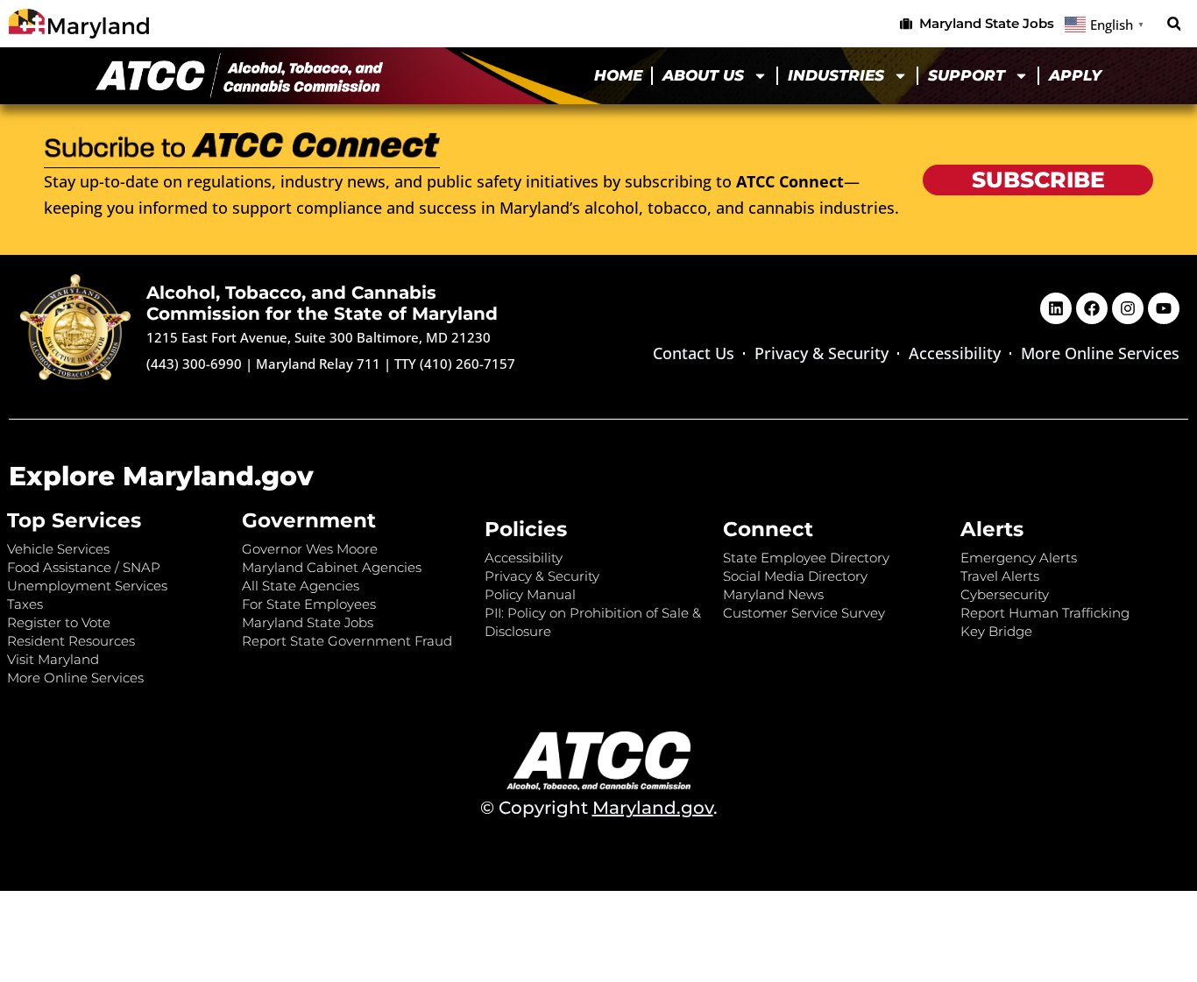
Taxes (25, 604)
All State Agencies (300, 585)
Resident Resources (71, 640)
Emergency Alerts (1018, 557)
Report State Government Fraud (347, 640)
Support (966, 75)
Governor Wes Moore (310, 548)
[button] (1173, 24)
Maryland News (773, 594)
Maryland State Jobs (307, 622)
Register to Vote (58, 622)
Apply (1075, 75)
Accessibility (955, 353)
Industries (836, 75)
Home (618, 75)
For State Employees (309, 604)
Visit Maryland (53, 659)
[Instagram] (1128, 308)
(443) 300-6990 (194, 363)
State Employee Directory (806, 557)
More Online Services (1100, 353)
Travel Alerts (999, 576)
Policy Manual (530, 594)
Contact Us (693, 353)
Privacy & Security (821, 353)
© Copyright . (599, 807)
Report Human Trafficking (1045, 612)
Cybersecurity (1004, 594)
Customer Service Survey (804, 612)
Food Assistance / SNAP (83, 567)
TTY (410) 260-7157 (454, 363)
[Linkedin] (1056, 308)
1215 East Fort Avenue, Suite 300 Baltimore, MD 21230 (318, 337)
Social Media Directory (795, 576)
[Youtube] (1163, 308)
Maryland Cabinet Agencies (331, 567)
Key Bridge (996, 631)
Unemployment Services (87, 585)
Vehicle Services (58, 548)
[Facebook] (1092, 308)
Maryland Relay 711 (320, 363)
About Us (703, 75)
